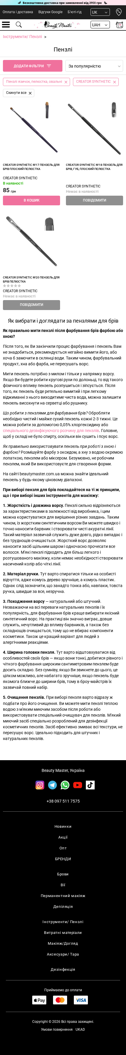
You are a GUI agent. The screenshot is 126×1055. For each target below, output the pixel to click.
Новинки (63, 826)
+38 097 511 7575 (63, 801)
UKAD (80, 1030)
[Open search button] (19, 24)
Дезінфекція (63, 969)
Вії (63, 885)
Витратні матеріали (63, 932)
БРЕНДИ (63, 859)
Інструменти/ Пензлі (62, 922)
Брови (63, 874)
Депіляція (63, 906)
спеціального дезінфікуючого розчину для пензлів (51, 430)
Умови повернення (57, 1030)
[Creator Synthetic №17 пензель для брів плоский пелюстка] (31, 128)
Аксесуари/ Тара (63, 954)
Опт (63, 848)
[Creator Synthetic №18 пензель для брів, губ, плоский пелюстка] (94, 128)
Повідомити (94, 200)
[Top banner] (63, 2)
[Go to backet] (119, 24)
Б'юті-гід (74, 12)
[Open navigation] (6, 24)
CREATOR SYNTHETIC (20, 178)
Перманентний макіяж (63, 896)
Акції (63, 837)
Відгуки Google (50, 12)
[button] (31, 200)
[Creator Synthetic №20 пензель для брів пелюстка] (31, 241)
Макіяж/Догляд (63, 943)
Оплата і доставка (18, 12)
